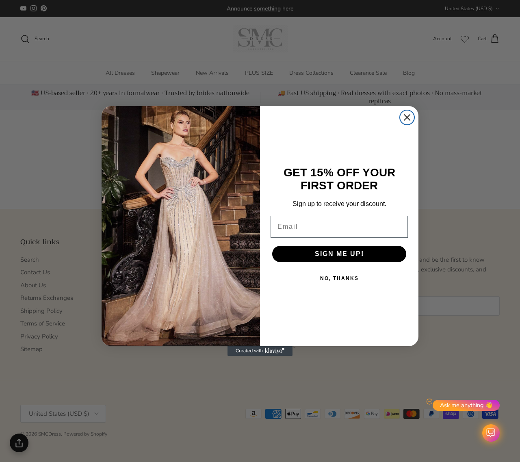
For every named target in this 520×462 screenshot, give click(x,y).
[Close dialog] (407, 117)
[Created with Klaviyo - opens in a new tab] (260, 351)
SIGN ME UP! (339, 253)
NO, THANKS (339, 278)
